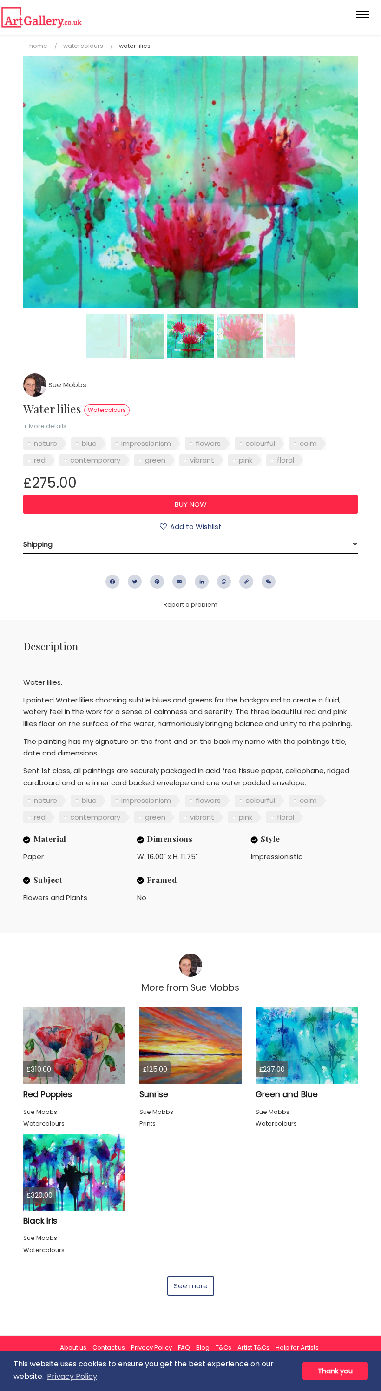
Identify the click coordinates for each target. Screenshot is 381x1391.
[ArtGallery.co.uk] (41, 17)
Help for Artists (297, 1347)
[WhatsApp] (224, 582)
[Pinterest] (157, 582)
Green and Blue (287, 1094)
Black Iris (40, 1220)
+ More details (44, 426)
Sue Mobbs (66, 385)
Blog (203, 1347)
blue (89, 443)
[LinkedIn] (202, 582)
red (40, 460)
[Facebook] (112, 582)
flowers (208, 443)
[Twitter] (135, 582)
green (155, 460)
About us (73, 1347)
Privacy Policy (151, 1347)
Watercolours (83, 46)
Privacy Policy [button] (72, 1376)
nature (45, 443)
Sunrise (153, 1094)
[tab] (190, 544)
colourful (260, 443)
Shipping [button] (38, 544)
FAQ (184, 1347)
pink (245, 460)
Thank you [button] (335, 1371)
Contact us (108, 1347)
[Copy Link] (246, 582)
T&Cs (223, 1347)
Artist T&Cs (253, 1347)
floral (285, 460)
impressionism (146, 443)
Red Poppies (47, 1094)
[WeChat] (268, 582)
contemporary (95, 460)
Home (38, 46)
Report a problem (190, 604)
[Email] (179, 582)
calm (308, 443)
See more (191, 1286)
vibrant (202, 460)
